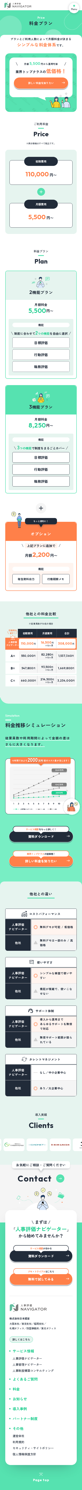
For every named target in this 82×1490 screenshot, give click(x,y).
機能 (41, 325)
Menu (74, 9)
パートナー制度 (25, 1418)
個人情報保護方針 (24, 1454)
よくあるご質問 (25, 1379)
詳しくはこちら (21, 1339)
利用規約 (18, 1442)
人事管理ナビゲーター (27, 1364)
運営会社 (18, 1436)
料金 (16, 1389)
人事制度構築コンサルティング (33, 1370)
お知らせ (20, 1398)
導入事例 (20, 1408)
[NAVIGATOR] (18, 5)
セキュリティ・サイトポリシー (33, 1448)
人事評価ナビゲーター (27, 1358)
